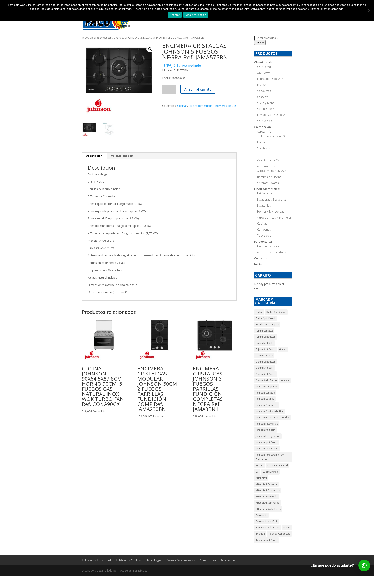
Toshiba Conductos (279, 533)
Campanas (264, 229)
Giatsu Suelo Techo (266, 380)
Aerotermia (264, 131)
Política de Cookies (128, 560)
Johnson (285, 380)
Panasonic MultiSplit (267, 521)
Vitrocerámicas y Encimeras (274, 217)
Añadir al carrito (198, 89)
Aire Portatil (264, 73)
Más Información (195, 14)
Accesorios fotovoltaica (271, 252)
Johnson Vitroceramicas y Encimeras (270, 457)
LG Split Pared (270, 471)
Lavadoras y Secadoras (271, 199)
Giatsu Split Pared (265, 374)
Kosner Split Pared (277, 465)
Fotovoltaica (263, 241)
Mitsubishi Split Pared (267, 502)
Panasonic (261, 515)
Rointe (286, 527)
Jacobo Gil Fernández (133, 570)
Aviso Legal (153, 560)
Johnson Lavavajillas (267, 423)
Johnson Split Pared (266, 442)
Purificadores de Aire (270, 79)
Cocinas (118, 37)
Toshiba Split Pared (266, 540)
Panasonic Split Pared (268, 527)
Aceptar (175, 14)
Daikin (259, 312)
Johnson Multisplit (265, 429)
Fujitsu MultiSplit (264, 343)
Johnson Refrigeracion (268, 436)
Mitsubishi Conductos (268, 490)
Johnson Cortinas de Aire (272, 115)
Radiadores (264, 142)
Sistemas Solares (268, 183)
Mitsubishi (261, 478)
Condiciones (208, 560)
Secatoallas (264, 148)
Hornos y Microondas (270, 211)
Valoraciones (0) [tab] (122, 156)
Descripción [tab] (94, 156)
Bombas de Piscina (269, 177)
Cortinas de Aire (267, 109)
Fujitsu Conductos (265, 336)
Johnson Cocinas (265, 398)
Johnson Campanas (266, 386)
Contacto (124, 26)
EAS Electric (262, 324)
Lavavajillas (264, 205)
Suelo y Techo (265, 103)
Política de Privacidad (96, 560)
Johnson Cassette (265, 392)
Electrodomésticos (101, 37)
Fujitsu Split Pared (265, 349)
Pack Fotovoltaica (268, 246)
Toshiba (260, 533)
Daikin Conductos (276, 312)
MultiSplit (263, 85)
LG (257, 471)
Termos (262, 154)
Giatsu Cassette (264, 355)
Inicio (85, 37)
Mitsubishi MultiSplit (266, 496)
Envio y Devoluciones (181, 560)
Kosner (260, 465)
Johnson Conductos (266, 405)
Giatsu (282, 349)
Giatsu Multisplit (264, 367)
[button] (149, 48)
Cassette (262, 97)
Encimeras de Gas (225, 105)
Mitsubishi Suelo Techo (268, 509)
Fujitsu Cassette (264, 330)
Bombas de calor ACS (274, 136)
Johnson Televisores (267, 448)
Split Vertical (265, 121)
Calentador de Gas (269, 160)
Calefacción (262, 127)
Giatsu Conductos (265, 361)
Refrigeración (265, 193)
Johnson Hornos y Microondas (272, 417)
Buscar (260, 42)
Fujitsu (275, 324)
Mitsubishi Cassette (266, 484)
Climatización (263, 62)
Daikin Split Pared (265, 318)
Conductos (264, 91)
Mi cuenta (228, 560)
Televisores (264, 235)
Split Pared (264, 67)
